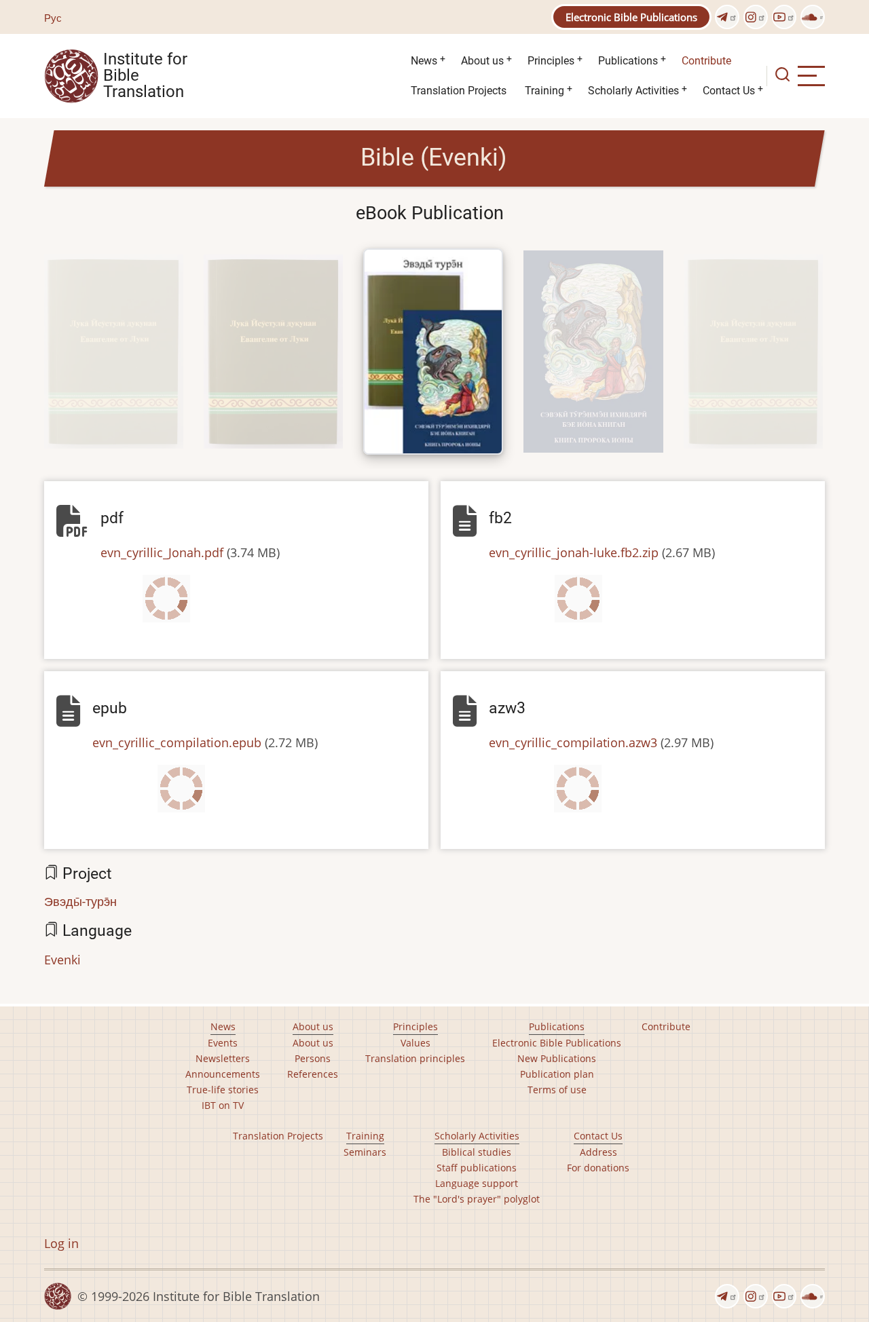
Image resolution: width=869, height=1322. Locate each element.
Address (598, 1152)
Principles (551, 60)
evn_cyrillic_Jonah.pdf (161, 552)
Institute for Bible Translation (145, 76)
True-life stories (223, 1089)
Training (544, 90)
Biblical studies (476, 1152)
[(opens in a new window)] (727, 17)
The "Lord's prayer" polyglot (476, 1198)
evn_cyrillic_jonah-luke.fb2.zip (574, 552)
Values (415, 1042)
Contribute (706, 60)
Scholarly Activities (633, 90)
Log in (61, 1243)
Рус (53, 17)
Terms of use (557, 1089)
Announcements (222, 1074)
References (312, 1074)
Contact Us (729, 90)
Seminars (365, 1152)
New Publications (556, 1058)
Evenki (62, 959)
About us (482, 60)
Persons (313, 1058)
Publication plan (557, 1074)
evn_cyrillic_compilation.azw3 (573, 742)
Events (223, 1042)
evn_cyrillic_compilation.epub (176, 742)
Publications (628, 60)
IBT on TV (223, 1105)
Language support (476, 1183)
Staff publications (477, 1167)
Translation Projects (458, 90)
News (424, 60)
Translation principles (415, 1058)
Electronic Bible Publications (631, 17)
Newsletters (223, 1058)
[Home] (71, 75)
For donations (598, 1167)
